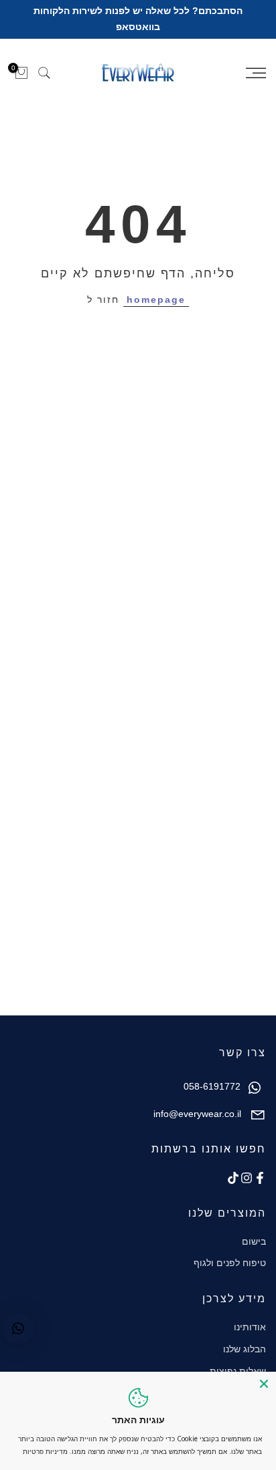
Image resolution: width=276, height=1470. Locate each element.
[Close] (264, 1383)
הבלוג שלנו (244, 1349)
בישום (254, 1241)
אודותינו (250, 1327)
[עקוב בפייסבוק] (260, 1178)
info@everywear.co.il (197, 1113)
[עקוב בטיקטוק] (233, 1178)
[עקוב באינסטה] (246, 1178)
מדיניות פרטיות (45, 1451)
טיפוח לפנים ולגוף (230, 1262)
